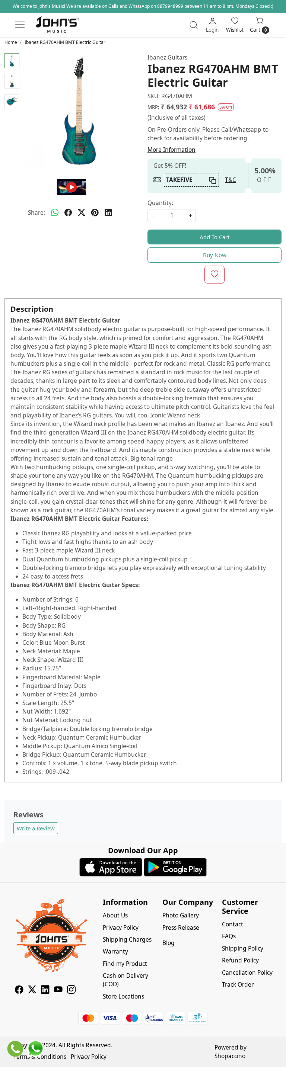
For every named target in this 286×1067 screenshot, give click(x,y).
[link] (193, 25)
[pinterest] (95, 212)
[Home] (57, 25)
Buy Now (214, 255)
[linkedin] (108, 212)
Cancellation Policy (247, 972)
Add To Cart (214, 237)
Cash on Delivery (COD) (125, 979)
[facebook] (68, 212)
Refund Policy (240, 960)
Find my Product (125, 963)
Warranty (115, 951)
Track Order (238, 984)
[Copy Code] (212, 179)
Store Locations (123, 996)
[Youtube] (58, 990)
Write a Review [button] (36, 828)
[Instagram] (71, 990)
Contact (232, 924)
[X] (32, 990)
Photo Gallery (180, 915)
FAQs (229, 936)
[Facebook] (19, 990)
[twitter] (81, 212)
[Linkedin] (45, 990)
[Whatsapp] (54, 212)
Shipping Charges (127, 939)
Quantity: (160, 203)
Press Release (180, 927)
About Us (115, 915)
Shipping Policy (242, 948)
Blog (168, 943)
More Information (171, 149)
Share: (36, 212)
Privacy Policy (121, 927)
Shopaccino (229, 1056)
